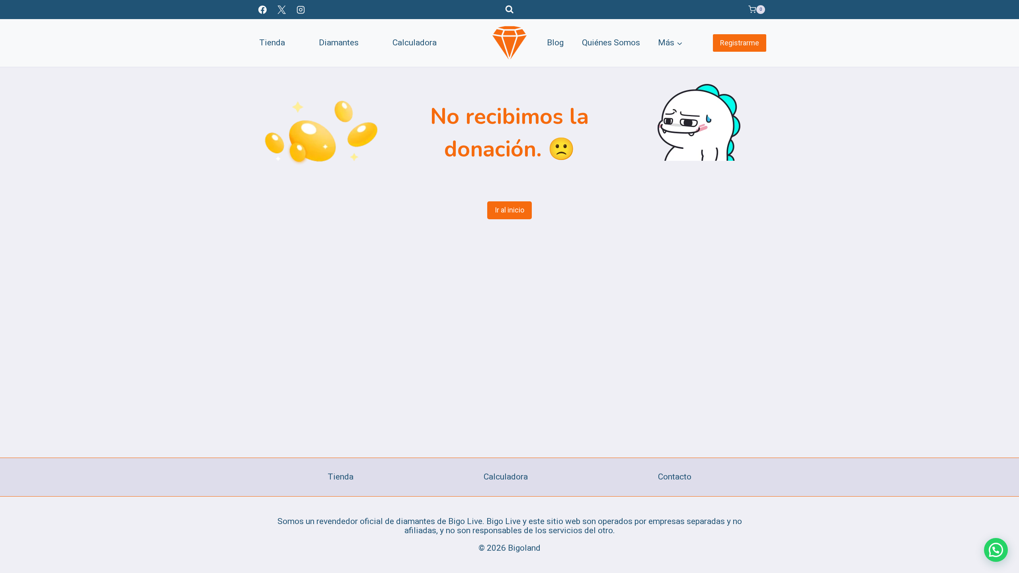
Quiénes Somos (611, 42)
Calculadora (414, 42)
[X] (281, 9)
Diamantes (339, 42)
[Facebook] (262, 9)
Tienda (272, 42)
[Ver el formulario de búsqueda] (509, 10)
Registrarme (739, 43)
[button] (996, 550)
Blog (555, 42)
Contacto (674, 476)
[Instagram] (301, 9)
